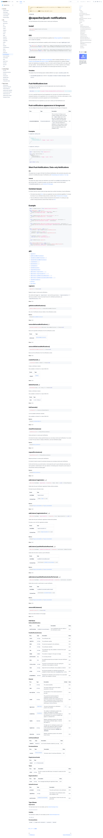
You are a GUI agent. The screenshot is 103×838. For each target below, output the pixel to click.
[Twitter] (96, 1)
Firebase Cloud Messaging (46, 59)
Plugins (21, 1)
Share (4, 59)
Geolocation (5, 38)
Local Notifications (6, 47)
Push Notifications (6, 54)
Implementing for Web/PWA (7, 90)
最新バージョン (41, 11)
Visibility (39, 713)
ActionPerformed (47, 592)
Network (4, 50)
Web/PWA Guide (5, 77)
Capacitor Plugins (6, 10)
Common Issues (81, 20)
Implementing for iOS (6, 93)
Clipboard (4, 30)
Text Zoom (4, 64)
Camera (4, 28)
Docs (17, 1)
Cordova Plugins (5, 15)
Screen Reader (5, 57)
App (3, 25)
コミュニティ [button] (82, 1)
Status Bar (4, 62)
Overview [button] (4, 8)
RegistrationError (45, 531)
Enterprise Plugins (6, 17)
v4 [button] (12, 1)
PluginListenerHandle (37, 505)
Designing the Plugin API (7, 86)
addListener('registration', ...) (85, 37)
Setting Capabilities (58, 37)
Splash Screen (5, 61)
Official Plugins (5, 12)
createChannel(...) (83, 30)
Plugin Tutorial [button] (5, 83)
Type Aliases (33, 283)
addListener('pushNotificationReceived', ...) (85, 41)
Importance (39, 706)
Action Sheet (5, 21)
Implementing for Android (7, 95)
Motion (4, 49)
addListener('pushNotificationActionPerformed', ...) (85, 43)
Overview (4, 70)
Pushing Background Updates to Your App (59, 174)
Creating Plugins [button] (5, 68)
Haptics (4, 42)
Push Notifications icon (83, 13)
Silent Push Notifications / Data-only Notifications (85, 19)
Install (80, 7)
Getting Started (5, 85)
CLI (24, 1)
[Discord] (98, 1)
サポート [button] (88, 1)
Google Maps (5, 40)
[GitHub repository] (99, 1)
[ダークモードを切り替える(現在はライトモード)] (101, 1)
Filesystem (5, 37)
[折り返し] (68, 46)
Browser (4, 26)
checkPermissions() (83, 34)
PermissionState (38, 752)
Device (4, 33)
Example (80, 22)
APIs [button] (3, 19)
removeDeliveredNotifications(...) (85, 27)
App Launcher (5, 23)
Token (42, 498)
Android (80, 10)
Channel (36, 375)
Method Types (5, 79)
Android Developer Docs (53, 806)
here (55, 199)
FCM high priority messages (61, 195)
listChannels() (82, 33)
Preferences (5, 52)
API (79, 23)
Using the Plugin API (6, 88)
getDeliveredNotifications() (84, 26)
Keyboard (4, 45)
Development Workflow (7, 72)
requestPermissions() (83, 36)
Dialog (4, 35)
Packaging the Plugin (6, 97)
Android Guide (5, 75)
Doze (42, 194)
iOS (79, 9)
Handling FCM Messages (48, 184)
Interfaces (32, 281)
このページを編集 (33, 828)
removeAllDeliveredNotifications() (85, 29)
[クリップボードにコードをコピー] (70, 29)
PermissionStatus (36, 444)
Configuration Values (6, 80)
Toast (4, 66)
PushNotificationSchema (49, 562)
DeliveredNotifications (37, 316)
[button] (93, 1)
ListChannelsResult (37, 421)
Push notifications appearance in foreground (84, 15)
